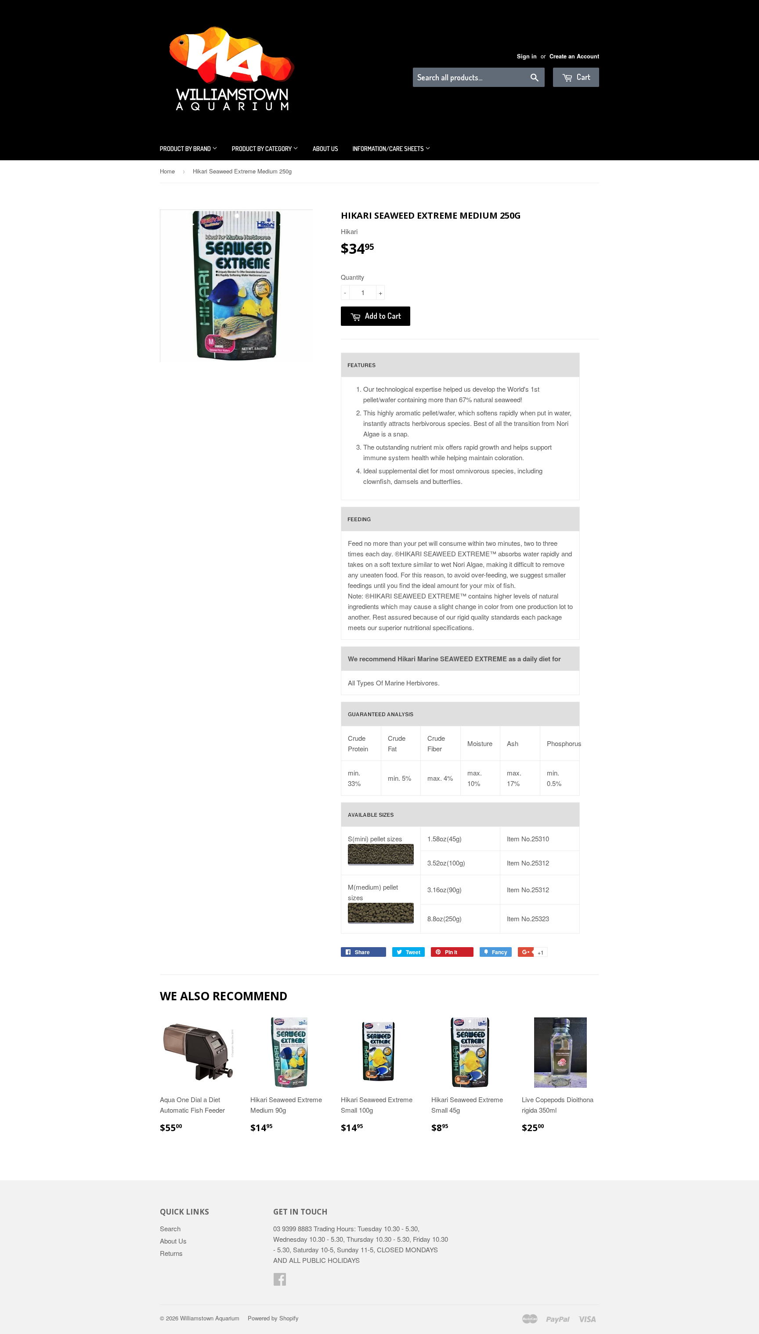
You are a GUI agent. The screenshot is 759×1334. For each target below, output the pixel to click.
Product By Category (262, 148)
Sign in (527, 56)
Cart (582, 77)
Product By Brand (186, 148)
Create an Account (574, 56)
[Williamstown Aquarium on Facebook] (279, 1281)
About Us (325, 148)
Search (170, 1228)
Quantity (352, 277)
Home (167, 171)
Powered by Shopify (273, 1318)
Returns (171, 1253)
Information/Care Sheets (389, 148)
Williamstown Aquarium (209, 1318)
